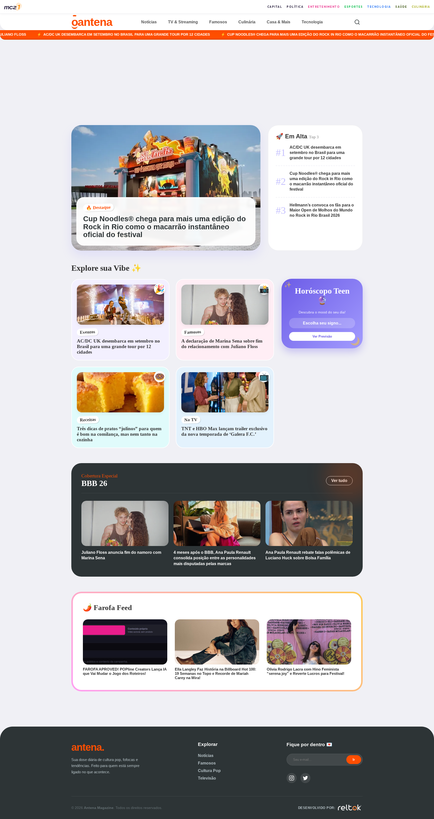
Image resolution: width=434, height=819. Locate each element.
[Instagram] (292, 778)
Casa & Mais (278, 22)
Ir (354, 759)
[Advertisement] (217, 82)
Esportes (353, 7)
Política (295, 7)
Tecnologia (379, 7)
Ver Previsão (322, 336)
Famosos (218, 22)
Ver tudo (339, 480)
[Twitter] (305, 778)
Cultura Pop (209, 771)
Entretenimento (324, 7)
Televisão (207, 778)
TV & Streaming (183, 22)
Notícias (149, 22)
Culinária (421, 7)
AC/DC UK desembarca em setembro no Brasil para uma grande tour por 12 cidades (93, 34)
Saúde (401, 7)
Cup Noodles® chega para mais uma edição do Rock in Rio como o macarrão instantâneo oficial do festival (302, 34)
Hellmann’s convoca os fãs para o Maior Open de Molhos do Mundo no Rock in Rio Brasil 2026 (322, 210)
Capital (274, 7)
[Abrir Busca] (357, 22)
